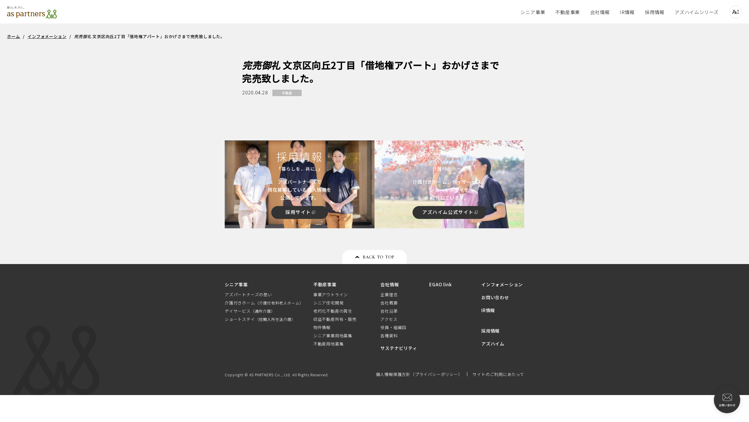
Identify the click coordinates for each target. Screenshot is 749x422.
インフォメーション (502, 284)
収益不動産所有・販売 (335, 319)
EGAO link (440, 284)
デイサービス (250, 311)
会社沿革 (389, 311)
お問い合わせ (495, 297)
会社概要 (389, 303)
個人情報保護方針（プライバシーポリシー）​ (419, 374)
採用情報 (654, 12)
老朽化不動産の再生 (332, 311)
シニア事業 (532, 12)
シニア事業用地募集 (332, 335)
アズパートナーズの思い (248, 294)
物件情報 (322, 327)
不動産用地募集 (328, 344)
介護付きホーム (264, 303)
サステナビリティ (398, 348)
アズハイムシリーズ (697, 12)
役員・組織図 (393, 327)
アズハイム (492, 344)
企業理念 (389, 294)
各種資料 (389, 335)
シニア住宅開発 (328, 303)
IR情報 (627, 12)
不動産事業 (567, 12)
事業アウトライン (330, 294)
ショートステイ (260, 319)
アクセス (388, 319)
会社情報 (600, 12)
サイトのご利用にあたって (498, 374)
